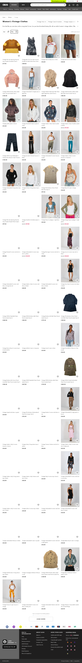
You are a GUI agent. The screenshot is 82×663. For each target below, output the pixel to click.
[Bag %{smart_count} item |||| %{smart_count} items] (77, 4)
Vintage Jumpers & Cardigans (72, 22)
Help (23, 636)
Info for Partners (54, 644)
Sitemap (23, 648)
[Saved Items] (73, 4)
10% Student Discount (27, 646)
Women (10, 17)
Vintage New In (41, 22)
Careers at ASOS (40, 637)
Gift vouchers (54, 637)
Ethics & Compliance (26, 653)
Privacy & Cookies (65, 661)
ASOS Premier (25, 644)
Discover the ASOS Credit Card (57, 648)
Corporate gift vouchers (56, 640)
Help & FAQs (71, 1)
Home (4, 17)
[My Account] (69, 4)
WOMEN (14, 5)
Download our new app (58, 1)
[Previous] (35, 22)
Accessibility (76, 661)
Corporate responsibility (41, 640)
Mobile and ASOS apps (56, 635)
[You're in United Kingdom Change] (77, 1)
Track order (24, 639)
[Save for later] (19, 56)
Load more (41, 619)
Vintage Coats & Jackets (55, 22)
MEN (23, 5)
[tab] (5, 9)
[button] (67, 642)
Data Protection (25, 651)
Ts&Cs (71, 661)
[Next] (78, 22)
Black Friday (53, 642)
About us (38, 635)
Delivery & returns (26, 641)
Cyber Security (39, 644)
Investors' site (39, 642)
